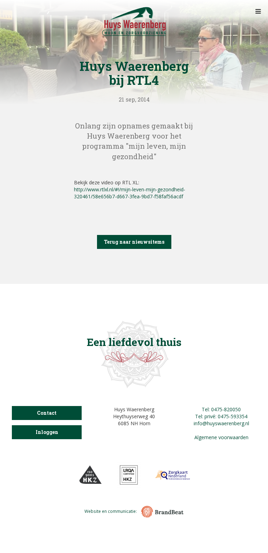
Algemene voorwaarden (221, 437)
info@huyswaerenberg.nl (221, 423)
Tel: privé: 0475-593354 (221, 416)
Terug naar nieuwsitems (134, 241)
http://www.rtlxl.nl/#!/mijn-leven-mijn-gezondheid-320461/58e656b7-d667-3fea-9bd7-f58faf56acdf (129, 193)
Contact (47, 413)
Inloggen (47, 432)
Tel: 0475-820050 (221, 409)
